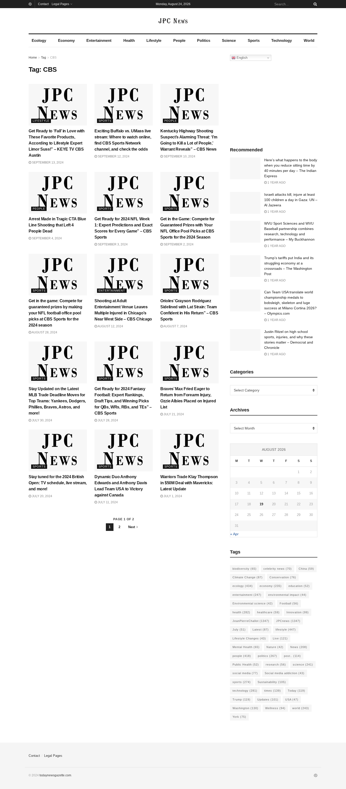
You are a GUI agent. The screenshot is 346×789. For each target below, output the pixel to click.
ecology (243, 585)
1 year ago (276, 182)
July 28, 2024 (107, 420)
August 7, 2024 (175, 326)
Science (229, 40)
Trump (242, 699)
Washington (245, 708)
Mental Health (246, 647)
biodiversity (245, 568)
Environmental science (253, 603)
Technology (281, 40)
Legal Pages (60, 4)
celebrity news (277, 568)
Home (33, 57)
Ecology (39, 40)
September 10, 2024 (179, 156)
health (241, 612)
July (239, 629)
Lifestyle (153, 40)
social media (245, 673)
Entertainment (98, 40)
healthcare (268, 612)
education (299, 585)
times (272, 690)
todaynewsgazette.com (55, 775)
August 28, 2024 (44, 332)
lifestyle (286, 629)
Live (280, 638)
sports (242, 682)
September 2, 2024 (178, 244)
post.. (292, 655)
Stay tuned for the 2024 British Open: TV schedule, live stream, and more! (58, 483)
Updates (267, 699)
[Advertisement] (274, 102)
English (241, 58)
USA (291, 699)
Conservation (283, 577)
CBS (53, 57)
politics (267, 655)
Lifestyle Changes (249, 638)
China (306, 568)
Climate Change (248, 577)
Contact (43, 4)
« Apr (234, 534)
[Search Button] (314, 4)
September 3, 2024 (112, 244)
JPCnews (288, 620)
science (303, 664)
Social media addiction (284, 673)
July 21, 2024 (173, 414)
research (276, 664)
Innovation (297, 612)
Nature (274, 647)
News (298, 647)
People (179, 40)
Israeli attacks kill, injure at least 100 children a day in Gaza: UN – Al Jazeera (290, 199)
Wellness (275, 708)
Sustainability (272, 682)
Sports (254, 40)
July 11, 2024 (107, 502)
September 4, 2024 (46, 238)
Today (296, 690)
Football (289, 603)
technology (245, 690)
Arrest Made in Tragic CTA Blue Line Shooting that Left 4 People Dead (57, 225)
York (239, 716)
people (242, 655)
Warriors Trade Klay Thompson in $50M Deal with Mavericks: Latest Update (189, 483)
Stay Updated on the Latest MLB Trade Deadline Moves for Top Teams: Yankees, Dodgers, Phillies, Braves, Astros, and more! (57, 401)
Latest (261, 629)
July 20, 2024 (41, 496)
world (300, 708)
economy (271, 585)
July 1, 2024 (172, 496)
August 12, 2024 (110, 326)
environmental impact (287, 594)
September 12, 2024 (113, 156)
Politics (203, 40)
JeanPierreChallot (251, 620)
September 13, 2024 (47, 162)
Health (129, 40)
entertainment (247, 594)
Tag (43, 57)
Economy (66, 40)
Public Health (246, 664)
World (309, 40)
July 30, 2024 (41, 420)
